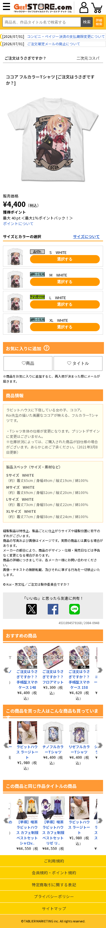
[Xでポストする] (31, 613)
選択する (64, 259)
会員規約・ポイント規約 (54, 872)
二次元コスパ (88, 58)
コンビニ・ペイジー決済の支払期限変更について (66, 36)
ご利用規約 (54, 861)
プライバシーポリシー (54, 896)
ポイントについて (18, 223)
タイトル (80, 363)
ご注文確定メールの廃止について (53, 43)
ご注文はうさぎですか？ (25, 58)
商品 (30, 363)
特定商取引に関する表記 (54, 884)
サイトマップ (54, 908)
